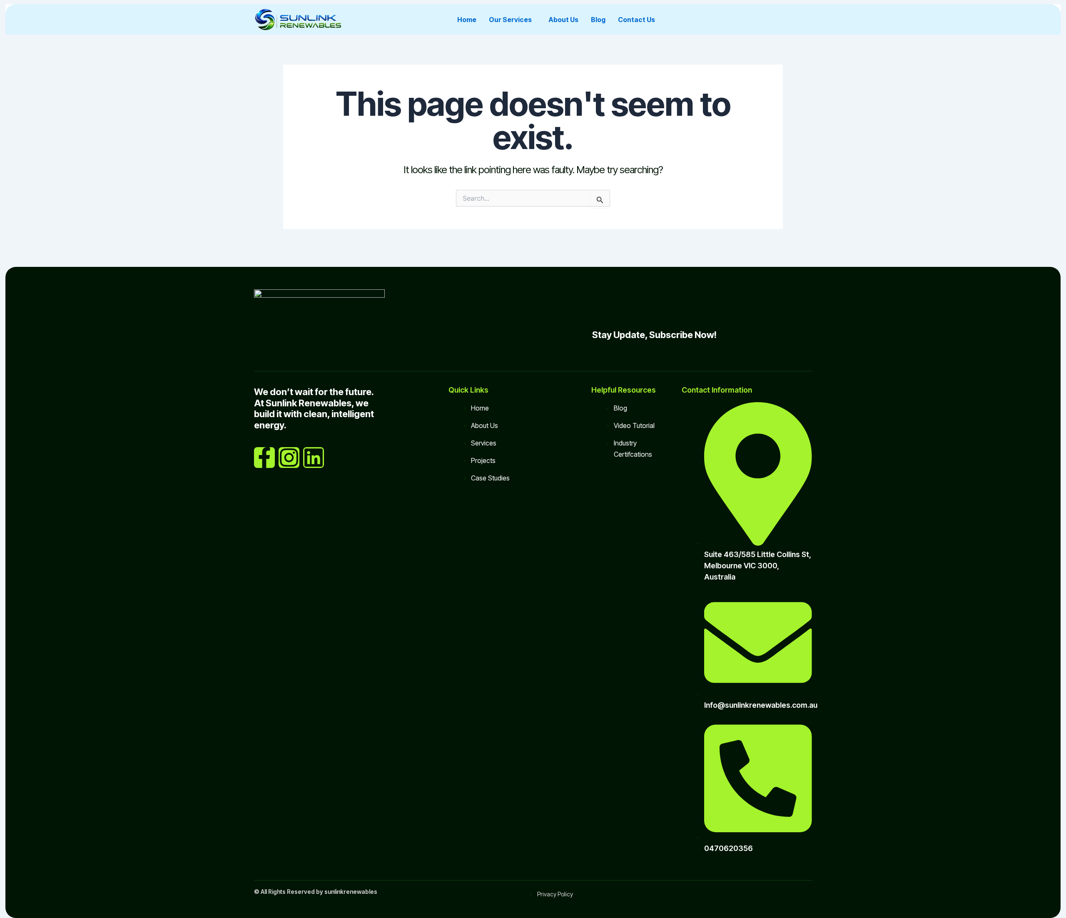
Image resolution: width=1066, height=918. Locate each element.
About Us (563, 19)
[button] (512, 19)
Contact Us (636, 19)
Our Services (510, 19)
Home (466, 19)
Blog (598, 19)
